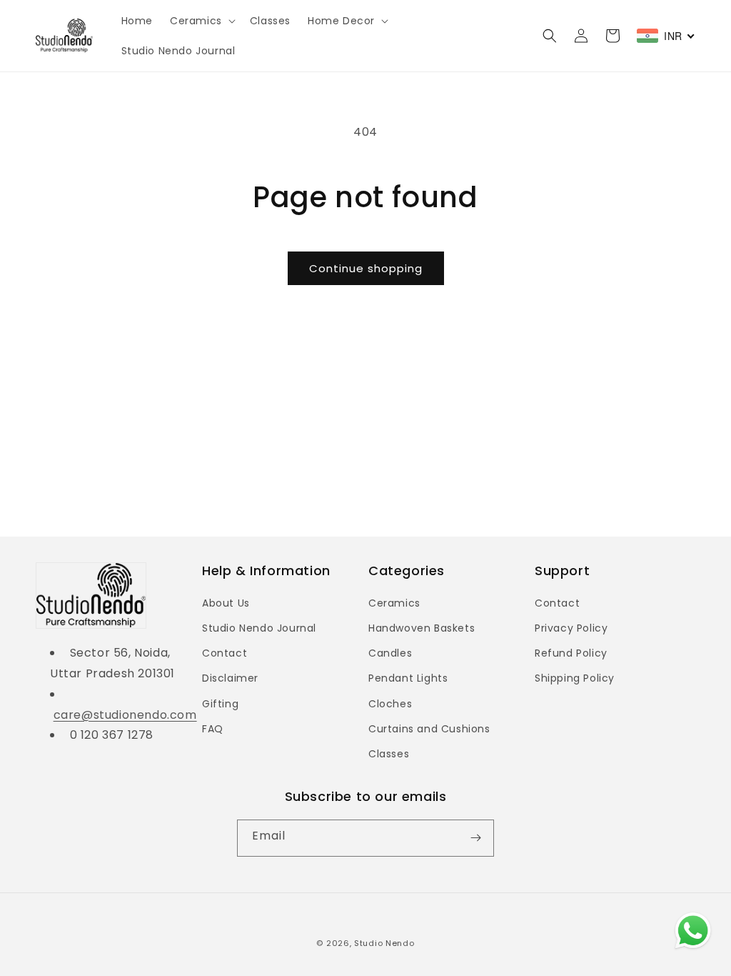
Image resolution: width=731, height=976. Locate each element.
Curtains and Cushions (429, 729)
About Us (226, 603)
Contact (224, 653)
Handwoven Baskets (421, 628)
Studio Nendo (384, 943)
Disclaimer (230, 678)
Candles (390, 653)
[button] (201, 21)
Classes (388, 754)
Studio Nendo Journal (259, 628)
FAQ (212, 729)
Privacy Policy (571, 628)
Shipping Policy (575, 678)
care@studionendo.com (125, 715)
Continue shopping (366, 268)
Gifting (220, 704)
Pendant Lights (408, 678)
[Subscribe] (475, 838)
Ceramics (394, 603)
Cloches (390, 704)
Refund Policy (571, 653)
